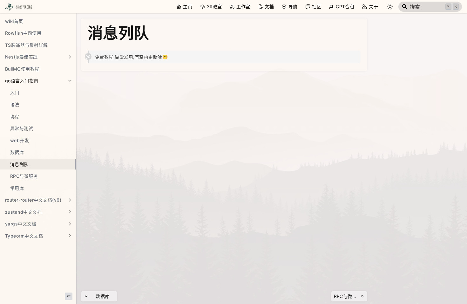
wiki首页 (14, 21)
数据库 (17, 152)
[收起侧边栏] (68, 296)
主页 (187, 6)
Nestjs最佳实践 (21, 56)
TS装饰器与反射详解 (26, 45)
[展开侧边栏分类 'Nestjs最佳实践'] (70, 57)
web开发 (19, 140)
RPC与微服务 (24, 176)
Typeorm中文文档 (24, 235)
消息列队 (19, 164)
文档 (269, 6)
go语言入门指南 (21, 80)
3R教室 (214, 6)
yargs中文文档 (20, 223)
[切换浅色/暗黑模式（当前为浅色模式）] (390, 6)
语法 (14, 104)
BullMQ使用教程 (22, 69)
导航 (293, 6)
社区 (316, 6)
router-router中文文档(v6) (33, 200)
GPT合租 (345, 6)
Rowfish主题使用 (23, 33)
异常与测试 (21, 128)
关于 (373, 6)
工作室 (243, 6)
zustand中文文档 (23, 212)
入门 (14, 92)
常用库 (17, 188)
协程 (14, 116)
